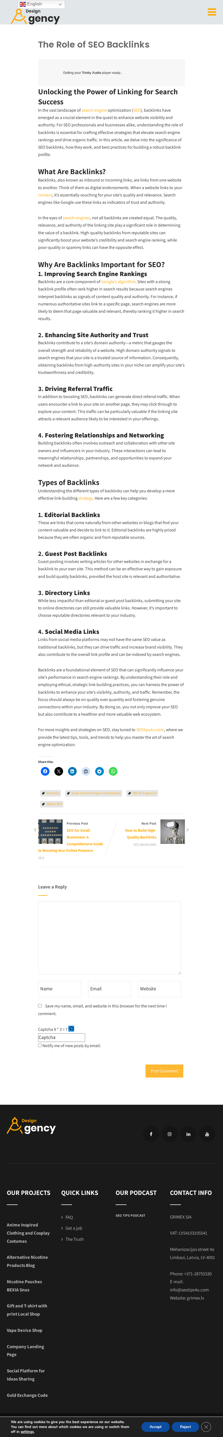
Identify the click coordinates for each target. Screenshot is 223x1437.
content (45, 195)
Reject (185, 1426)
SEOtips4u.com (150, 729)
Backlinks (53, 793)
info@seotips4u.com (189, 1290)
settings (27, 1431)
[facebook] (151, 1134)
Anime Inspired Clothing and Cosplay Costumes (28, 1233)
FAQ (69, 1217)
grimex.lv (195, 1298)
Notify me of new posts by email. (71, 1045)
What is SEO (54, 804)
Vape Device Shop (24, 1330)
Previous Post (70, 837)
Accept (156, 1426)
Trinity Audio (91, 73)
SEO (137, 110)
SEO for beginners (145, 793)
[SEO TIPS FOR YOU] (35, 15)
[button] (71, 1029)
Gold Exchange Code (27, 1395)
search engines (76, 218)
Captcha (45, 1029)
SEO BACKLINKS (145, 844)
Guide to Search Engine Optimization (96, 793)
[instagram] (170, 1134)
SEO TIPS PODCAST (130, 1215)
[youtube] (207, 1134)
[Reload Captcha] (71, 1029)
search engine (94, 110)
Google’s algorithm (118, 281)
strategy (85, 498)
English (34, 4)
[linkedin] (188, 1134)
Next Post (140, 830)
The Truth (75, 1239)
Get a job (74, 1228)
